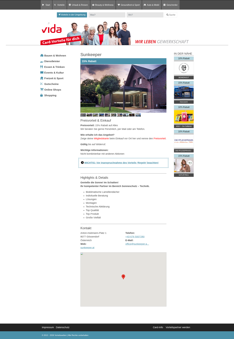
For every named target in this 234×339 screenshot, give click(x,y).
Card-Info (158, 327)
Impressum (48, 327)
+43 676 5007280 (134, 236)
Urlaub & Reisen (80, 5)
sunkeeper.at (87, 247)
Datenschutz (62, 327)
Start (48, 5)
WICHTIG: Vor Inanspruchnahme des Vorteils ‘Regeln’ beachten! (121, 162)
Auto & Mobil (153, 5)
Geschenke (172, 5)
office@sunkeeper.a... (137, 244)
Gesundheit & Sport (130, 5)
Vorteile (61, 5)
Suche (172, 15)
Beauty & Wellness (104, 5)
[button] (123, 276)
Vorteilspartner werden (178, 327)
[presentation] (83, 88)
